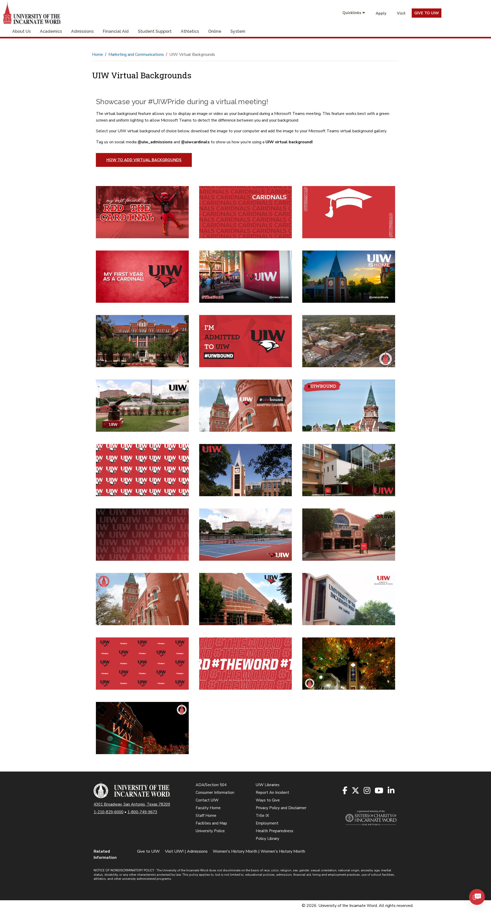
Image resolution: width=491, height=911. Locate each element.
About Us (21, 31)
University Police (210, 830)
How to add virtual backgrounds (144, 159)
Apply (381, 13)
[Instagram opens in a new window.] (367, 791)
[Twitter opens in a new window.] (355, 791)
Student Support (155, 31)
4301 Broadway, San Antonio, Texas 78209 (132, 804)
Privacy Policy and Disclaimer (281, 807)
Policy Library (267, 838)
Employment (267, 823)
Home (97, 54)
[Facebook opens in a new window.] (345, 791)
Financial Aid (116, 31)
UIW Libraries (268, 784)
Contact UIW (207, 800)
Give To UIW (426, 13)
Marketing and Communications (136, 54)
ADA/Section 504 (211, 784)
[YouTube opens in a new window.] (379, 791)
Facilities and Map (211, 823)
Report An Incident (272, 792)
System (237, 31)
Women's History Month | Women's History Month (259, 851)
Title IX (262, 815)
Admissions (82, 31)
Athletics (190, 31)
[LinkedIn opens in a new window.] (391, 791)
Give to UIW (148, 851)
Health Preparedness (274, 830)
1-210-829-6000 (109, 812)
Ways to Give (268, 800)
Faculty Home (208, 807)
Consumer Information (215, 792)
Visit (401, 13)
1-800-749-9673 (142, 812)
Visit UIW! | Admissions (186, 851)
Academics (51, 31)
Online (214, 31)
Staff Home (206, 815)
